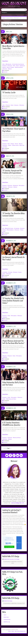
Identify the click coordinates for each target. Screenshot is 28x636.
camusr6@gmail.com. (18, 503)
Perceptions (21, 185)
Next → (9, 448)
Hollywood (22, 65)
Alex (4, 64)
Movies (4, 67)
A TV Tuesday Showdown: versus (11, 424)
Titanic (9, 145)
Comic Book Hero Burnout (18, 64)
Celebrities (5, 272)
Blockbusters (9, 64)
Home (3, 17)
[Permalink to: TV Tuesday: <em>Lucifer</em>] (14, 85)
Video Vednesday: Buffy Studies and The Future (13, 383)
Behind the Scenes (9, 228)
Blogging (5, 355)
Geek (18, 65)
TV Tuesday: (8, 92)
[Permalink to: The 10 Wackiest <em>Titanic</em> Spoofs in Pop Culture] (14, 121)
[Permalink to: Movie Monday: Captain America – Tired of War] (14, 39)
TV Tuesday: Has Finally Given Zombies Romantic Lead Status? (13, 301)
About (12, 631)
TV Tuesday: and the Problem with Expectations (12, 171)
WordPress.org (7, 621)
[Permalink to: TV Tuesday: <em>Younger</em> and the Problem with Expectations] (14, 163)
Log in (5, 614)
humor (16, 143)
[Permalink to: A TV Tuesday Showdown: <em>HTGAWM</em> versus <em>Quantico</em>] (14, 415)
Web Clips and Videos (11, 399)
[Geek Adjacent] (14, 3)
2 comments (6, 70)
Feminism (10, 65)
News (4, 273)
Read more (5, 225)
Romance (5, 187)
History (12, 143)
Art (3, 228)
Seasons (17, 105)
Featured (5, 65)
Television (5, 68)
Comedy (10, 272)
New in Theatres (10, 67)
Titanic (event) (16, 145)
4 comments (6, 275)
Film (14, 65)
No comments (7, 106)
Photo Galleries (10, 229)
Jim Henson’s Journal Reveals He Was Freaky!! (13, 258)
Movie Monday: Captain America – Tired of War (14, 47)
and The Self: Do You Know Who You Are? (13, 342)
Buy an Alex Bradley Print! (20, 631)
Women (10, 68)
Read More (5, 61)
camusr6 (5, 72)
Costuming (17, 228)
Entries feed (6, 617)
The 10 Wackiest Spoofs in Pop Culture (13, 130)
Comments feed (7, 619)
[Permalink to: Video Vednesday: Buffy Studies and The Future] (14, 374)
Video (4, 399)
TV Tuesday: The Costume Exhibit (13, 214)
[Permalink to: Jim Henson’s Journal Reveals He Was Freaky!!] (14, 249)
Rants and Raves (19, 67)
